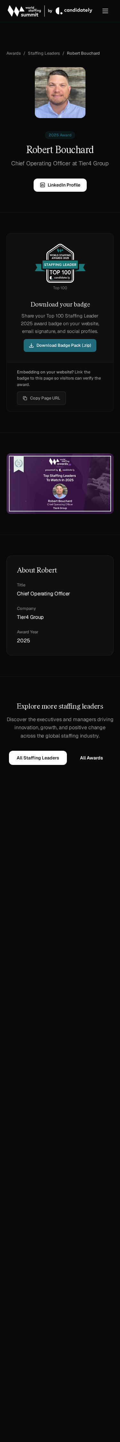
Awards (13, 53)
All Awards (91, 758)
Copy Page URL (45, 398)
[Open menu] (105, 11)
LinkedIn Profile (64, 185)
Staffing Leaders (44, 53)
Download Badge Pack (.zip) (63, 345)
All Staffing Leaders (38, 758)
